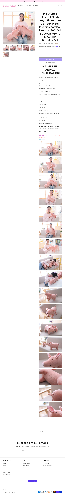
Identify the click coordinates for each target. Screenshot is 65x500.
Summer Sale (46, 463)
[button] (55, 5)
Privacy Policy (6, 474)
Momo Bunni (30, 497)
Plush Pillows (26, 465)
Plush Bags (25, 468)
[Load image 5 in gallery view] (32, 48)
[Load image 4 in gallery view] (26, 48)
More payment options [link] (50, 62)
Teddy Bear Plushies (47, 465)
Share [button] (41, 431)
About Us (5, 468)
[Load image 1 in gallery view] (6, 48)
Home (4, 463)
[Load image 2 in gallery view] (13, 48)
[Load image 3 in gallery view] (19, 48)
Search (5, 465)
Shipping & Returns (7, 470)
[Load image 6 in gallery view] (6, 55)
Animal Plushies (46, 468)
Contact (5, 476)
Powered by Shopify (36, 497)
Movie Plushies (26, 463)
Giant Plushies (46, 470)
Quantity (40, 49)
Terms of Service (7, 472)
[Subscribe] (42, 450)
